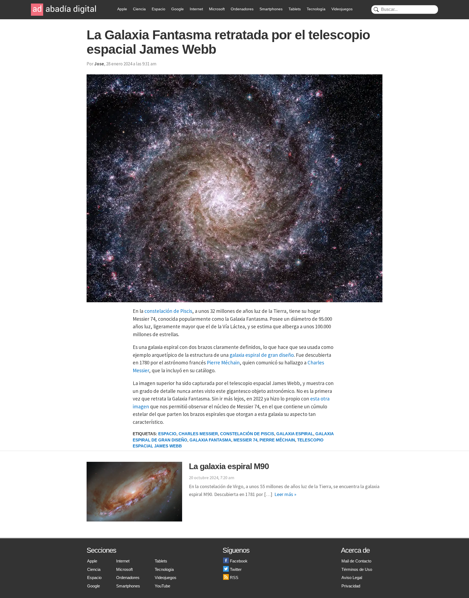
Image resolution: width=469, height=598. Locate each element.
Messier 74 (245, 440)
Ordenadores (242, 9)
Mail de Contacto (356, 561)
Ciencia (139, 9)
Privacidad (350, 586)
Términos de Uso (356, 569)
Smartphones (271, 9)
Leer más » (285, 494)
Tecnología (316, 9)
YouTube (162, 586)
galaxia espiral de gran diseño (262, 355)
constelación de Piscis (168, 311)
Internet (196, 9)
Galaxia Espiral (294, 433)
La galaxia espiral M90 (229, 466)
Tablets (295, 9)
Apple (122, 9)
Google (177, 9)
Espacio (158, 9)
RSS (234, 577)
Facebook (239, 561)
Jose (99, 64)
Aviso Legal (351, 577)
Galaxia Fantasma (210, 440)
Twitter (236, 569)
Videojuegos (342, 9)
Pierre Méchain (223, 362)
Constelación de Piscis (247, 433)
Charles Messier (198, 433)
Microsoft (217, 9)
